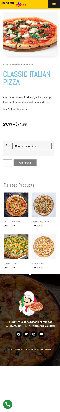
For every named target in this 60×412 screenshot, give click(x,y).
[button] (53, 4)
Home (5, 64)
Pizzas (12, 64)
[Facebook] (18, 334)
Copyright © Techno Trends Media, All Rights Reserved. (30, 349)
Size (8, 145)
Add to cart (25, 162)
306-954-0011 (8, 2)
